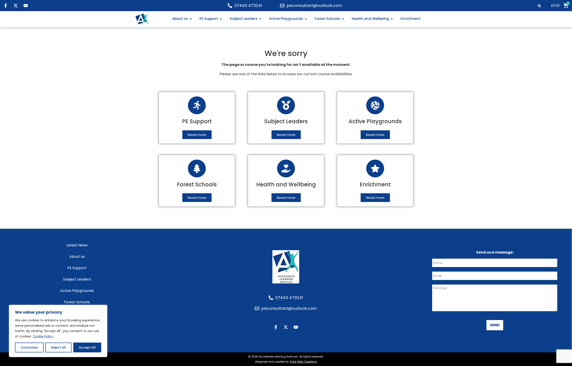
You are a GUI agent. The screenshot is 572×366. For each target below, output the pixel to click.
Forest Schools (77, 302)
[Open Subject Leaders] (260, 18)
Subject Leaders (77, 279)
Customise (29, 347)
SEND (495, 325)
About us (77, 256)
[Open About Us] (190, 18)
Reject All (58, 347)
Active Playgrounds (77, 290)
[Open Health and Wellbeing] (391, 18)
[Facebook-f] (5, 5)
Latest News (77, 245)
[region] (58, 331)
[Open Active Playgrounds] (305, 18)
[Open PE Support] (221, 18)
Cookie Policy (43, 336)
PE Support (77, 267)
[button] (539, 5)
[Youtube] (25, 5)
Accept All (87, 347)
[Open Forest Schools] (343, 18)
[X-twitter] (15, 5)
